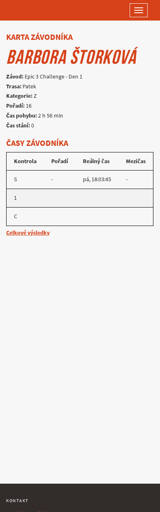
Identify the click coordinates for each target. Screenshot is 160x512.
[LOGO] (33, 10)
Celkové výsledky (28, 233)
